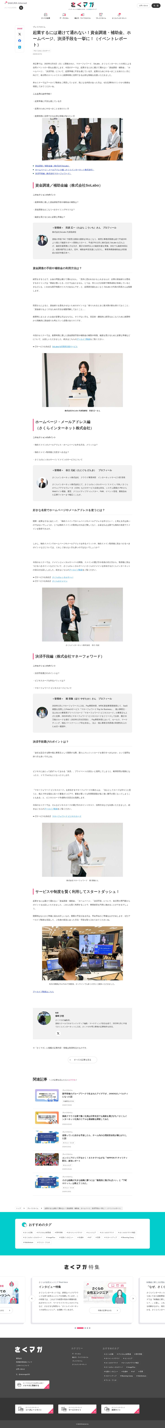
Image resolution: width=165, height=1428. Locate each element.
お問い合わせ (143, 5)
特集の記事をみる (105, 1310)
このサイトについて (22, 1365)
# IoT (89, 1237)
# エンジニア (91, 1232)
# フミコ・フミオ (43, 1242)
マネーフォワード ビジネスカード (66, 816)
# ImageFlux (50, 1237)
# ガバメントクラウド (74, 1232)
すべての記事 (45, 18)
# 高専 (98, 1237)
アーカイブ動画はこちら (43, 992)
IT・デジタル (64, 18)
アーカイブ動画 (83, 339)
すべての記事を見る (82, 1060)
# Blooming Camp (127, 1237)
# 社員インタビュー (66, 1237)
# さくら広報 (28, 1232)
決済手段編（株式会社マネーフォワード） (53, 174)
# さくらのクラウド (107, 1232)
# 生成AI (81, 1237)
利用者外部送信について (24, 1362)
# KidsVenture (28, 1242)
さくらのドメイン (59, 581)
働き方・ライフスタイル (83, 18)
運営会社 (19, 1358)
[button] (75, 1328)
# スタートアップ (110, 1237)
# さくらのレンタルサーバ (42, 51)
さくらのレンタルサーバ (62, 577)
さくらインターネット (119, 18)
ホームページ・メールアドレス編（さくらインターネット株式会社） (64, 170)
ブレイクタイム (101, 18)
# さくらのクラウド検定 (126, 1232)
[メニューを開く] (156, 5)
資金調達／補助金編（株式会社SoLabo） (52, 166)
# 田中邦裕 (59, 1232)
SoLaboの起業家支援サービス (65, 347)
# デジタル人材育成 (44, 1232)
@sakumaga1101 (24, 1374)
